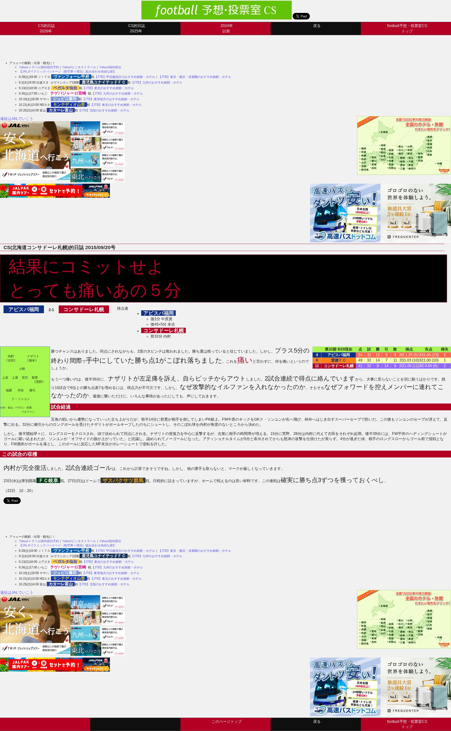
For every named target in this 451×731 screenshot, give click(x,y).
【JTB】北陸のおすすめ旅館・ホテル (103, 110)
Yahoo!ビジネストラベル (79, 67)
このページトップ (227, 721)
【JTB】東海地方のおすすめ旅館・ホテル (111, 99)
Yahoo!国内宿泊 (110, 67)
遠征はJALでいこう (16, 119)
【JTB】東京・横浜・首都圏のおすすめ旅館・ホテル (194, 77)
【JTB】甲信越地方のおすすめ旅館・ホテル (124, 77)
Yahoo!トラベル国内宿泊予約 (39, 67)
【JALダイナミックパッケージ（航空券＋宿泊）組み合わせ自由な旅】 (67, 71)
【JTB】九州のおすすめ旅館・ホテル (156, 82)
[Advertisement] (85, 45)
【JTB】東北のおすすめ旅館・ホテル (108, 88)
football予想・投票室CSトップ (407, 28)
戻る (317, 26)
